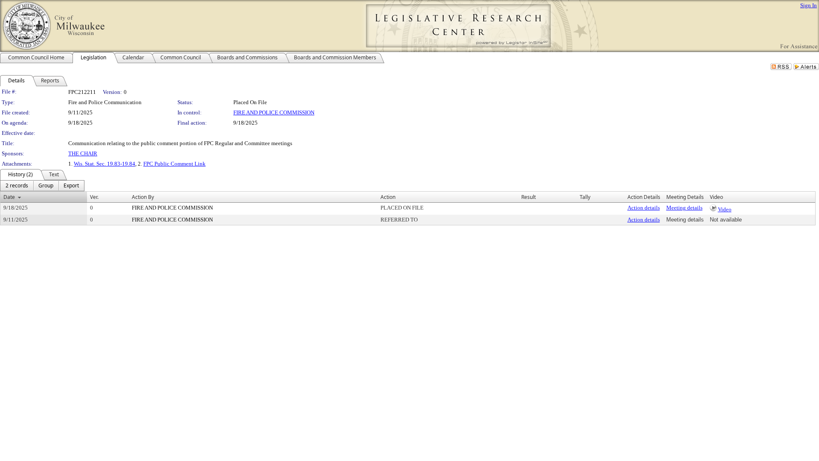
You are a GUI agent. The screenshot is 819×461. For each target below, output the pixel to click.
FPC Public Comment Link (174, 163)
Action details (643, 207)
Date (9, 197)
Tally (585, 197)
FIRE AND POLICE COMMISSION (273, 112)
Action (387, 197)
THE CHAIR (82, 153)
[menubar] (42, 185)
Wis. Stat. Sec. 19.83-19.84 (104, 163)
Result (528, 197)
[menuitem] (16, 186)
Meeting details (684, 207)
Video (725, 209)
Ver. (94, 197)
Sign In (808, 5)
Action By (143, 197)
